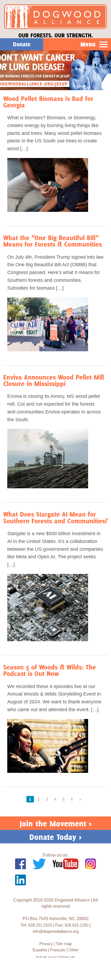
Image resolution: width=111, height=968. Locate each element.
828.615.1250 (76, 925)
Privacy (46, 943)
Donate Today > (55, 837)
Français (57, 950)
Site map (64, 943)
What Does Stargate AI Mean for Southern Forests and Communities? (55, 517)
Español (40, 950)
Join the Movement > (56, 824)
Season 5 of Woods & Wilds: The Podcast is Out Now (49, 670)
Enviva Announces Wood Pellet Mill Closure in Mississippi (53, 380)
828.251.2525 (40, 925)
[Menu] (103, 44)
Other (74, 950)
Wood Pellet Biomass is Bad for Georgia (48, 101)
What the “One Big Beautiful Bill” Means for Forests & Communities (52, 241)
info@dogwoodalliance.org (56, 931)
